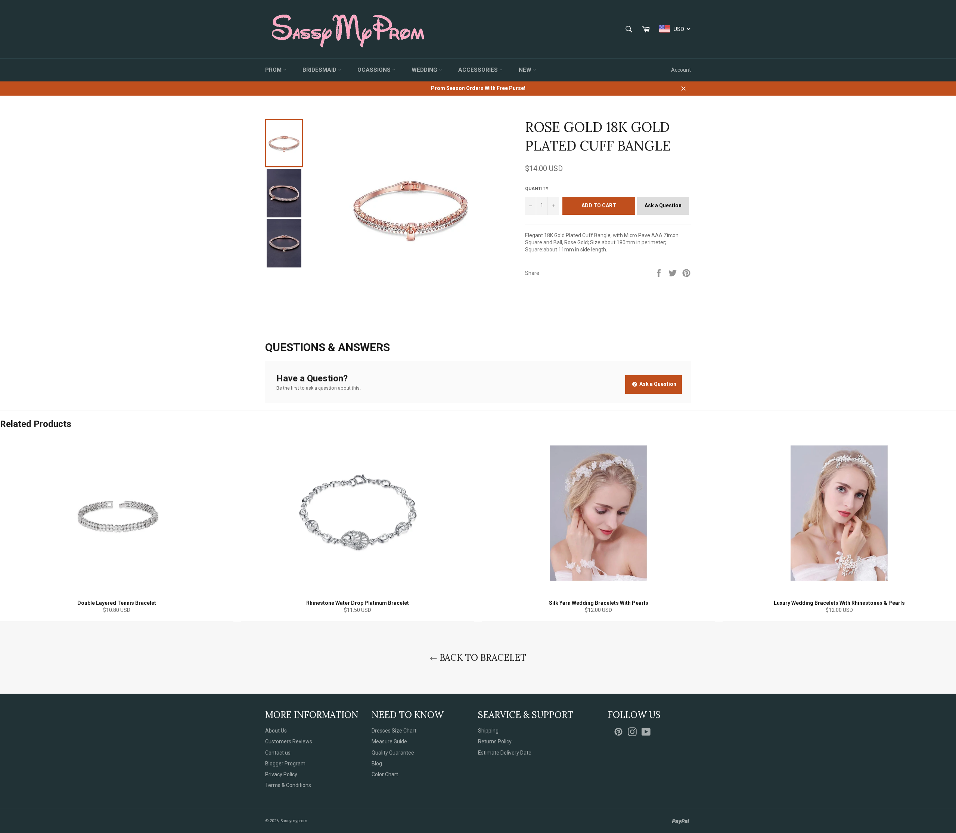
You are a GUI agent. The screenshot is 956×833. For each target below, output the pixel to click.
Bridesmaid (320, 69)
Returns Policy (495, 741)
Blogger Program (285, 764)
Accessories (478, 69)
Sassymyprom (293, 820)
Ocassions (374, 69)
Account (681, 70)
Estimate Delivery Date (504, 753)
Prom (274, 69)
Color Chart (385, 774)
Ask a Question (663, 205)
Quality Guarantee (393, 753)
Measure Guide (389, 741)
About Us (276, 731)
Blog (377, 764)
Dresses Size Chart (394, 731)
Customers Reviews (288, 741)
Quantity (537, 188)
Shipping (488, 731)
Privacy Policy (281, 774)
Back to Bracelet (481, 657)
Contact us (278, 753)
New (526, 69)
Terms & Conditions (288, 785)
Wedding (425, 69)
